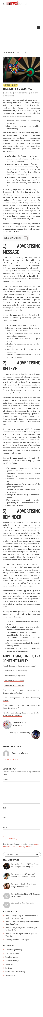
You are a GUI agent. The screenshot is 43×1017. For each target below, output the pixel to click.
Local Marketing (11, 960)
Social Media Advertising (15, 971)
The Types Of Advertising (14, 680)
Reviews (8, 968)
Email (5, 818)
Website (5, 827)
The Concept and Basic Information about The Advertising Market (21, 691)
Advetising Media (12, 953)
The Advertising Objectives (14, 675)
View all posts (11, 760)
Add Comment (9, 96)
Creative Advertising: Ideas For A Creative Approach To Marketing (21, 714)
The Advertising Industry (14, 685)
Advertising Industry (11, 85)
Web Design (10, 975)
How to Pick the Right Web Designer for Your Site (21, 934)
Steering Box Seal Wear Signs (22, 903)
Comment (6, 779)
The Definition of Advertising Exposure (19, 666)
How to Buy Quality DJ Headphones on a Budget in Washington (25, 865)
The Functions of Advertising (15, 671)
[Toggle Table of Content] (24, 238)
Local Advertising (12, 957)
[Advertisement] (21, 28)
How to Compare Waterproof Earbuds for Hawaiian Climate (23, 875)
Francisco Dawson (22, 93)
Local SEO (9, 964)
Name (5, 808)
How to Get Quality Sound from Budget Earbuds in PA (23, 885)
